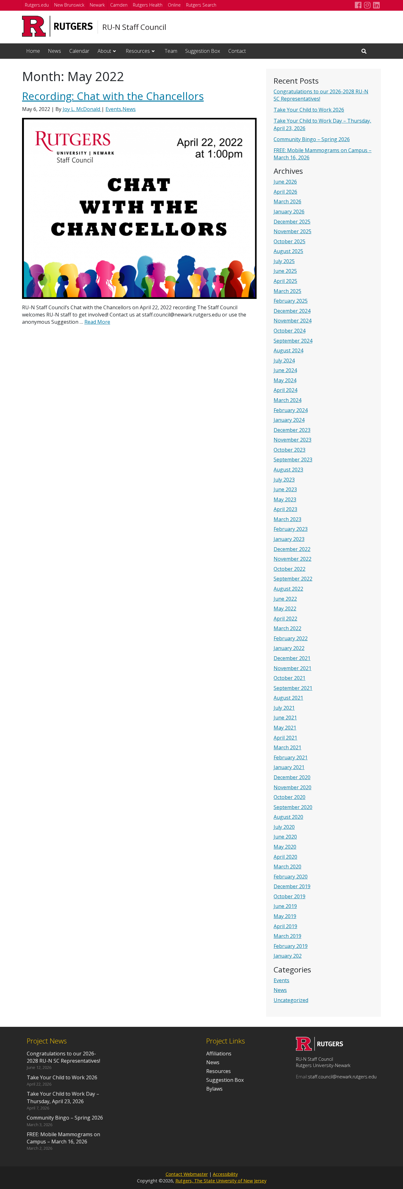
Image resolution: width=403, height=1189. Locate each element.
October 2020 (289, 797)
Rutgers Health (147, 5)
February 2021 (291, 757)
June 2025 (285, 270)
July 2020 (284, 826)
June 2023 (285, 489)
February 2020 (291, 876)
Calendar (79, 50)
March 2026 (287, 201)
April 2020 (285, 856)
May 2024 (285, 380)
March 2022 (287, 628)
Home (33, 50)
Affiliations (218, 1053)
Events (281, 980)
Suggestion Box (202, 50)
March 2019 (287, 936)
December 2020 (292, 777)
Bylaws (214, 1088)
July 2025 (284, 261)
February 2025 (291, 300)
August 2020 (288, 816)
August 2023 (288, 469)
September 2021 (293, 688)
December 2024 (292, 310)
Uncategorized (291, 1000)
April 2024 (285, 390)
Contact (237, 50)
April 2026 (285, 191)
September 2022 (293, 578)
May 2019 (285, 916)
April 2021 (285, 737)
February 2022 (291, 638)
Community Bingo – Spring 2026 (312, 139)
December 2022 (292, 549)
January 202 (288, 955)
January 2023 (289, 539)
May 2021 (285, 727)
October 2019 (289, 896)
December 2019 (292, 886)
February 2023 (291, 529)
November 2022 (292, 558)
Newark (97, 5)
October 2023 (289, 449)
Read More (97, 321)
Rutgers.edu (37, 5)
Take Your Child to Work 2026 (309, 109)
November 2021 (292, 668)
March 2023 (287, 519)
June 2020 (285, 836)
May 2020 (285, 846)
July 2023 (284, 479)
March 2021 (287, 747)
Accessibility (225, 1174)
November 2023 (292, 439)
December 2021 (292, 658)
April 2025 (285, 281)
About (104, 50)
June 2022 (285, 598)
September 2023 (293, 459)
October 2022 (289, 568)
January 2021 (289, 767)
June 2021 (285, 717)
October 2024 (289, 330)
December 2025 (292, 221)
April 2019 (285, 926)
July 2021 (284, 707)
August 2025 (288, 251)
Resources (138, 50)
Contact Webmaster (187, 1174)
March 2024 (287, 400)
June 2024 (285, 370)
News (54, 50)
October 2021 (289, 677)
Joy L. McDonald (82, 109)
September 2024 (293, 340)
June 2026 (285, 181)
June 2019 (285, 906)
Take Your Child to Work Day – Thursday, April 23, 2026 (63, 1097)
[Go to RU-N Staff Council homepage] (319, 1048)
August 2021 (288, 697)
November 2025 (292, 231)
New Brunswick (69, 5)
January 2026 (289, 211)
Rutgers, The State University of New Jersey (220, 1181)
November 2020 (292, 787)
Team (171, 50)
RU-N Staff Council (134, 27)
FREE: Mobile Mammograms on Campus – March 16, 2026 (63, 1138)
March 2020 (287, 866)
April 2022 (285, 618)
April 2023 (285, 509)
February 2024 (291, 410)
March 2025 (287, 291)
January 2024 (289, 419)
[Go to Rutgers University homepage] (57, 26)
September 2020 (293, 807)
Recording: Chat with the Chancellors (113, 96)
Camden (119, 5)
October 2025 (289, 241)
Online (174, 5)
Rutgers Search (201, 5)
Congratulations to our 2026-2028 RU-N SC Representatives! (63, 1057)
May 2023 (285, 499)
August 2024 (288, 350)
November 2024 (292, 320)
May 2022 (285, 608)
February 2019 (291, 946)
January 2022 (289, 648)
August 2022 (288, 588)
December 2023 (292, 430)
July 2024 (284, 360)
